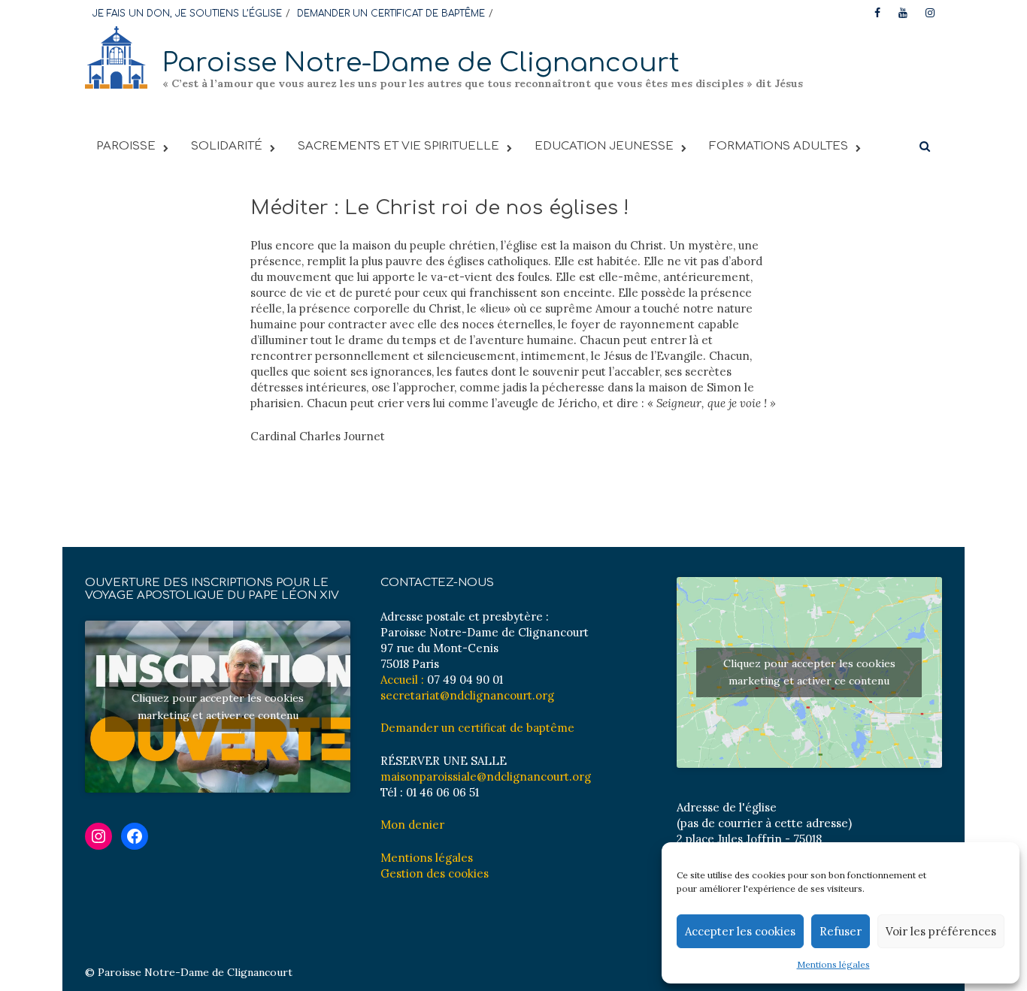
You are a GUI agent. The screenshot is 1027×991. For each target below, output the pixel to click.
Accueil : (402, 679)
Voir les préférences (941, 931)
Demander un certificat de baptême (477, 728)
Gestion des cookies (434, 873)
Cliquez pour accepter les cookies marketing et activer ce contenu (218, 706)
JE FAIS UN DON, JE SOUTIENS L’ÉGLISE (187, 13)
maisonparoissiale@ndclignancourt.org (485, 776)
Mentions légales (833, 964)
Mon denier (412, 824)
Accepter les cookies (740, 931)
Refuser (840, 931)
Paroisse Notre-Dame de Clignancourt (421, 62)
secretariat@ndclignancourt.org (467, 695)
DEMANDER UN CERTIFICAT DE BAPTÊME (391, 13)
